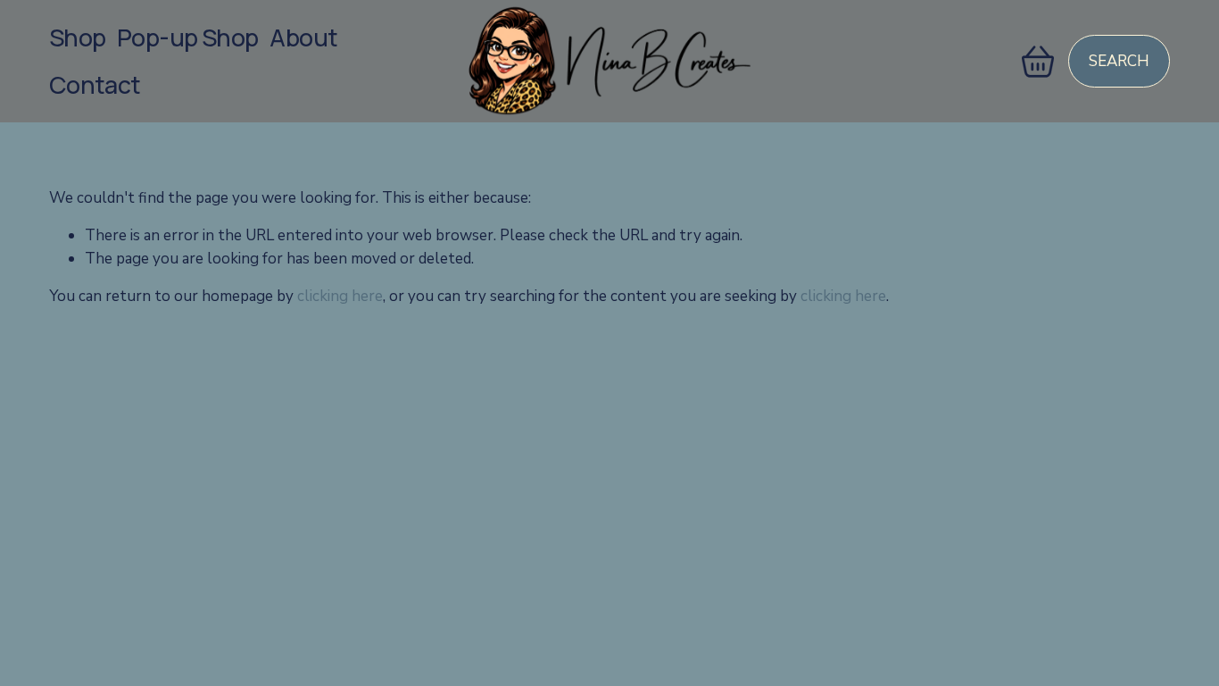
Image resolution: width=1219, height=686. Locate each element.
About (303, 37)
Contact (95, 84)
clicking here (340, 296)
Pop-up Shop (188, 37)
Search (1119, 61)
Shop (77, 37)
